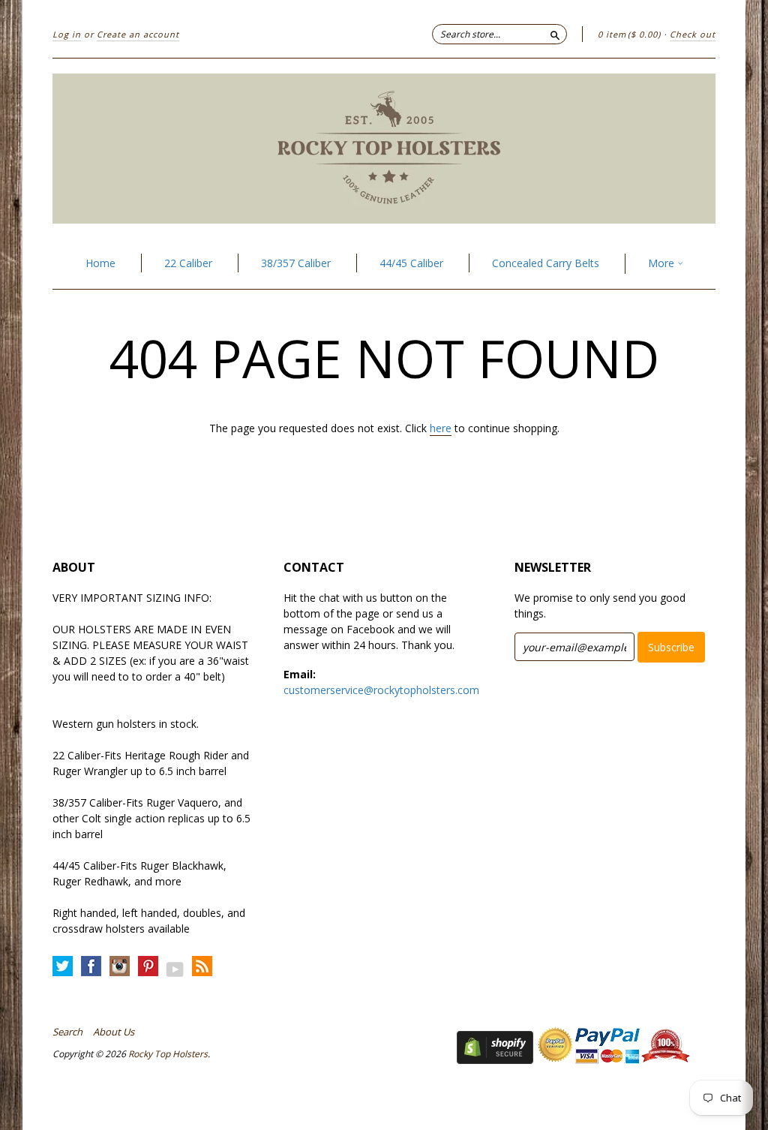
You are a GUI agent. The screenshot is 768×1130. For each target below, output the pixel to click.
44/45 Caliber (411, 263)
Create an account (138, 34)
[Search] (555, 33)
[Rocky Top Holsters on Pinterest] (148, 967)
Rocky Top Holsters (168, 1053)
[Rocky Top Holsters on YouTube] (175, 969)
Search (67, 1031)
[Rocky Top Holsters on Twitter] (62, 967)
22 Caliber (188, 263)
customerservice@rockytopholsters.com (381, 690)
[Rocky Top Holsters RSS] (202, 967)
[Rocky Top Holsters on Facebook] (91, 967)
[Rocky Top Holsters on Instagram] (120, 967)
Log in (66, 34)
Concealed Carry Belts (545, 263)
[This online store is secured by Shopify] (495, 1060)
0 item (629, 34)
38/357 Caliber (296, 263)
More (662, 263)
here (441, 428)
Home (101, 263)
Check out (693, 34)
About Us (113, 1031)
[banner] (384, 149)
